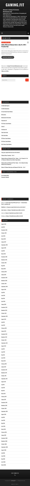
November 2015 (4, 259)
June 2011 (3, 387)
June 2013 (3, 325)
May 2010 (3, 423)
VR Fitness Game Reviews (6, 138)
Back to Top (14, 484)
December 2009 (4, 438)
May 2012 (3, 355)
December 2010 (4, 402)
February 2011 (3, 396)
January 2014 (3, 304)
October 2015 (3, 262)
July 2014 (3, 292)
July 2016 (3, 251)
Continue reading (7, 57)
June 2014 (3, 295)
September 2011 (4, 378)
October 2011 (3, 375)
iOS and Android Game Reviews (7, 111)
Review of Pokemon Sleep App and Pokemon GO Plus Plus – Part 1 (13, 167)
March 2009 (3, 465)
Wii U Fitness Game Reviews (6, 144)
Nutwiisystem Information (6, 117)
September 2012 (4, 343)
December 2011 (4, 369)
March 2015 (3, 268)
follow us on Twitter (5, 71)
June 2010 (3, 420)
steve (14, 48)
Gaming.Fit (15, 4)
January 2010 (3, 435)
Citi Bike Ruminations (5, 108)
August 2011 (3, 381)
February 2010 (4, 432)
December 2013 (4, 307)
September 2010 (4, 411)
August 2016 (3, 248)
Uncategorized (4, 129)
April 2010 (3, 426)
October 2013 (3, 313)
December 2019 (4, 230)
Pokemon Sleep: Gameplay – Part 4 (7, 155)
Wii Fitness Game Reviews (6, 141)
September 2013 (4, 316)
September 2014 (4, 286)
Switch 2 (3, 126)
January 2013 (3, 331)
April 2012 (3, 358)
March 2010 (3, 429)
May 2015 (3, 265)
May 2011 (3, 390)
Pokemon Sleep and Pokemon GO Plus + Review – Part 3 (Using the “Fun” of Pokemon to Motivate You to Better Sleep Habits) (14, 159)
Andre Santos (3, 210)
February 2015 (4, 271)
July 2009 (3, 453)
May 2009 (3, 459)
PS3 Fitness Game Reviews (6, 123)
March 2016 (3, 254)
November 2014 (4, 280)
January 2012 (3, 366)
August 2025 (3, 224)
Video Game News (4, 135)
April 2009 (3, 462)
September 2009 (4, 447)
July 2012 (3, 349)
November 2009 (4, 441)
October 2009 (4, 444)
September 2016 (4, 245)
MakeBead (3, 207)
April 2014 (3, 301)
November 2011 (4, 372)
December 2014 (4, 277)
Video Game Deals (6, 42)
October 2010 (3, 408)
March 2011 (3, 393)
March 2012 (3, 361)
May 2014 (3, 298)
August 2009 (3, 450)
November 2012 (4, 337)
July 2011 (3, 384)
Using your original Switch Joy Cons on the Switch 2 (10, 152)
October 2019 (3, 233)
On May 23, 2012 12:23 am (6, 48)
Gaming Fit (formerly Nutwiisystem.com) (14, 66)
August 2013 (3, 319)
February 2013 (4, 328)
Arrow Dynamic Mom (5, 175)
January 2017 (3, 242)
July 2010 (3, 417)
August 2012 (3, 346)
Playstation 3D (4, 120)
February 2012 (4, 364)
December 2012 (4, 334)
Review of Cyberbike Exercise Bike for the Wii (16, 210)
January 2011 (3, 399)
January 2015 (3, 274)
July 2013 (3, 322)
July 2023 (3, 227)
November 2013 (4, 310)
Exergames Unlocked (5, 177)
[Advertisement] (8, 91)
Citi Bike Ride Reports (5, 105)
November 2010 (4, 405)
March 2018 (3, 239)
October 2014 (3, 283)
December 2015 (4, 256)
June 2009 (3, 456)
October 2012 (3, 340)
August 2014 (3, 289)
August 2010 (3, 414)
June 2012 (3, 352)
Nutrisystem (3, 114)
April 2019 (3, 236)
